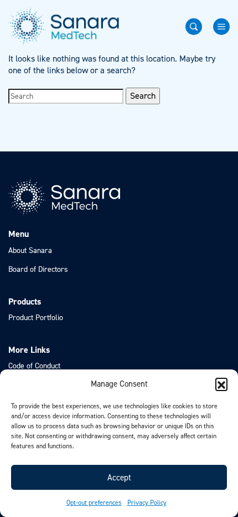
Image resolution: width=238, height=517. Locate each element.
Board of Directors (38, 269)
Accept (119, 477)
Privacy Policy (147, 502)
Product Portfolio (35, 317)
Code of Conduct (34, 366)
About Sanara (30, 250)
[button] (221, 383)
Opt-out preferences (94, 502)
